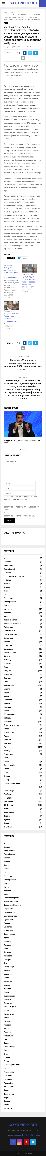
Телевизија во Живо (12, 783)
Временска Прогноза (12, 624)
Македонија (9, 685)
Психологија (9, 732)
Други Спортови (10, 634)
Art (5, 558)
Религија (7, 751)
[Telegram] (33, 1142)
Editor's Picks (9, 565)
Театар (6, 780)
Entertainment (9, 569)
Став (6, 772)
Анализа (7, 613)
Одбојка (7, 718)
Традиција (8, 798)
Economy (7, 562)
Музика (7, 703)
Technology (8, 598)
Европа (7, 642)
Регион (7, 747)
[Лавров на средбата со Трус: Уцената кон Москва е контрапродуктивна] (11, 305)
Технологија (9, 791)
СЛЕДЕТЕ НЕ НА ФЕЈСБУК (14, 532)
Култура (7, 682)
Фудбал (7, 820)
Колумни (7, 671)
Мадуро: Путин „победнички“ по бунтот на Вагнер (22, 441)
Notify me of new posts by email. (19, 516)
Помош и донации (11, 725)
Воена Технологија (11, 620)
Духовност (8, 638)
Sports (9, 580)
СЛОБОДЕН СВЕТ (23, 3)
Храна (6, 823)
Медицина (8, 693)
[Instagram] (19, 1142)
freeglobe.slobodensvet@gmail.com (27, 1135)
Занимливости (10, 653)
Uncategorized (10, 602)
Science (7, 587)
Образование (9, 714)
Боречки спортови (16, 576)
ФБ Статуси (8, 805)
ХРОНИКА (8, 827)
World (6, 605)
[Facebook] (13, 1142)
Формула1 (8, 816)
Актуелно (8, 609)
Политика (8, 722)
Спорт (6, 769)
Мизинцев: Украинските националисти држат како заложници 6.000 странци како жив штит (23, 364)
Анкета (7, 616)
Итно (6, 667)
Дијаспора (8, 627)
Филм (6, 809)
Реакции (7, 743)
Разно (6, 736)
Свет (5, 23)
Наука (6, 711)
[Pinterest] (26, 1142)
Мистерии (8, 700)
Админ (8, 47)
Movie (8, 573)
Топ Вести (8, 794)
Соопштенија (9, 765)
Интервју (7, 660)
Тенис (6, 787)
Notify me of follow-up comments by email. (21, 508)
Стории (7, 776)
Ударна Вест (9, 801)
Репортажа (8, 754)
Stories (7, 591)
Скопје (6, 762)
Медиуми (8, 689)
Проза (6, 729)
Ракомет (7, 740)
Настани (7, 707)
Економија (8, 649)
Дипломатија (9, 631)
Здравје (7, 656)
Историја (7, 664)
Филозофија (9, 812)
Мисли (6, 696)
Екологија (8, 645)
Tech (5, 594)
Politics (7, 584)
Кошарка (7, 678)
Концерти (8, 674)
